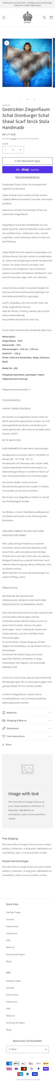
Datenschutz (12, 926)
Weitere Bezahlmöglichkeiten (27, 177)
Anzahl (5, 143)
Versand (13, 139)
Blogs (9, 961)
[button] (3, 17)
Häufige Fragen (13, 912)
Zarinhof (23, 1079)
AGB (8, 940)
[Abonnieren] (45, 1049)
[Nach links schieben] (20, 99)
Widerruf (10, 947)
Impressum (11, 933)
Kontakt (10, 919)
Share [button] (8, 744)
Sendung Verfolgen (15, 954)
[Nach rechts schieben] (34, 99)
